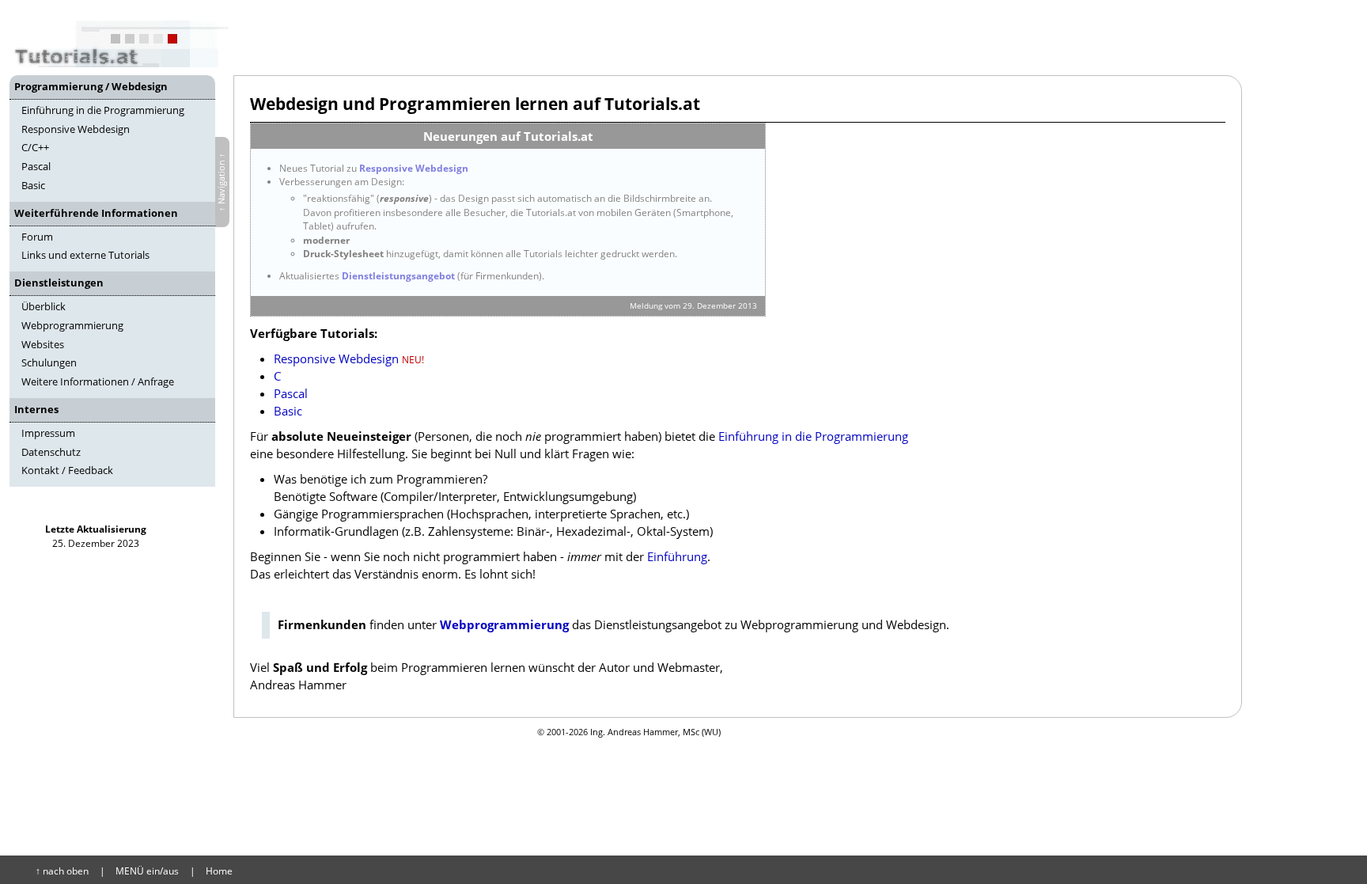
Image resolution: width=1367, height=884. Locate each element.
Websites (42, 344)
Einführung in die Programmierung (102, 110)
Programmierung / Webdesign (91, 86)
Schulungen (49, 362)
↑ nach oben (62, 870)
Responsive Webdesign (75, 129)
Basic (33, 185)
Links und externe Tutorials (85, 255)
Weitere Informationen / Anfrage (97, 381)
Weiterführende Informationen (96, 213)
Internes (36, 409)
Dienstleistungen (59, 282)
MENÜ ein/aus (147, 870)
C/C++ (35, 147)
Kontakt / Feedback (67, 470)
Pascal (36, 166)
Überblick (43, 306)
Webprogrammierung (72, 325)
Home (219, 870)
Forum (37, 237)
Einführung (677, 556)
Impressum (48, 433)
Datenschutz (51, 452)
